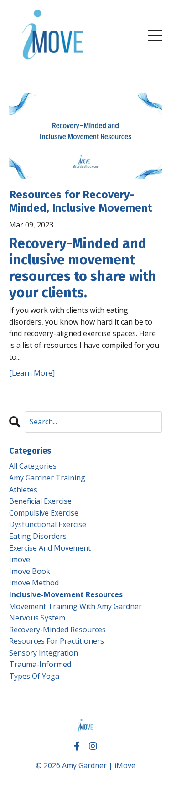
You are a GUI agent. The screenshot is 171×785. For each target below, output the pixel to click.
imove (19, 559)
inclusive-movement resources (66, 594)
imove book (29, 571)
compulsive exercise (43, 513)
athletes (23, 490)
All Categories (33, 466)
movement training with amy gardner (75, 606)
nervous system (37, 618)
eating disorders (38, 536)
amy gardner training (47, 478)
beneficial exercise (40, 501)
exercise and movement (50, 548)
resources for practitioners (56, 641)
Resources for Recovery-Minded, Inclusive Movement (80, 201)
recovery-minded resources (57, 630)
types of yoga (34, 676)
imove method (34, 583)
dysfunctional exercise (47, 524)
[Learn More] (32, 373)
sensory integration (43, 653)
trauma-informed (40, 664)
